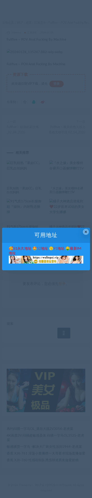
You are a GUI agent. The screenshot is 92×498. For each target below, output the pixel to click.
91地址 (59, 248)
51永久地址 (22, 248)
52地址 (42, 248)
